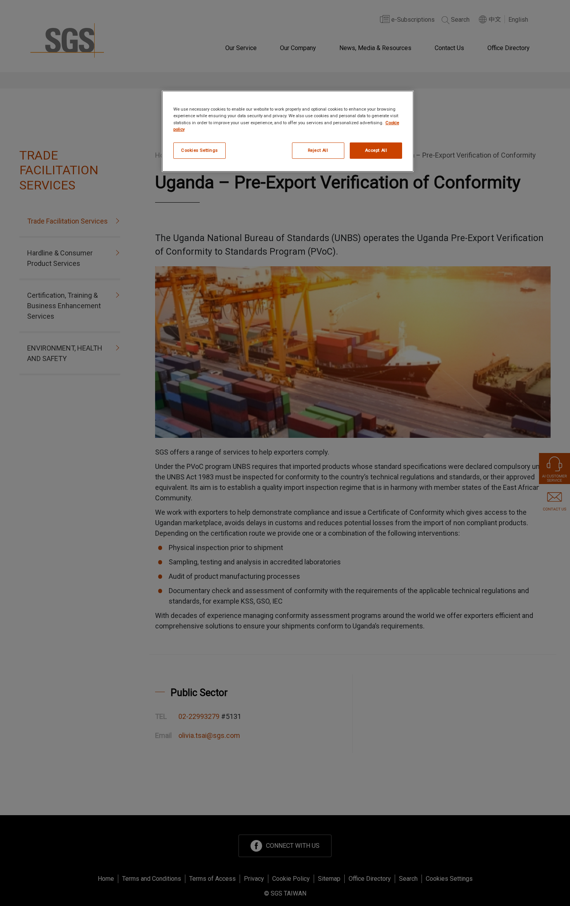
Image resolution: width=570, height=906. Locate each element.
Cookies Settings (199, 150)
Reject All (318, 150)
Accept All (376, 150)
